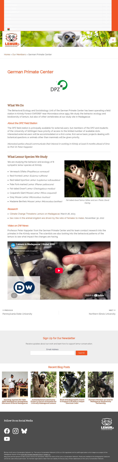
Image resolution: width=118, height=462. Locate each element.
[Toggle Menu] (105, 3)
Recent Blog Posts (59, 367)
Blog (8, 22)
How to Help (11, 8)
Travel (8, 18)
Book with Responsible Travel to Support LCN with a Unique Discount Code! (72, 401)
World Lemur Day (12, 12)
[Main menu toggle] (113, 40)
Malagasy (12, 29)
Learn (8, 15)
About (8, 1)
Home (7, 54)
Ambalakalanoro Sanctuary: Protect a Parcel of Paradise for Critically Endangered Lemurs (43, 401)
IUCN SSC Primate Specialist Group (32, 454)
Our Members (11, 5)
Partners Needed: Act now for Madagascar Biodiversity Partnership (101, 401)
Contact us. (46, 454)
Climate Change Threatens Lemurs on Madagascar (35, 214)
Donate (9, 25)
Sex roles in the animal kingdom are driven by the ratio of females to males (47, 218)
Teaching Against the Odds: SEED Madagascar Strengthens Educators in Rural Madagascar (15, 401)
